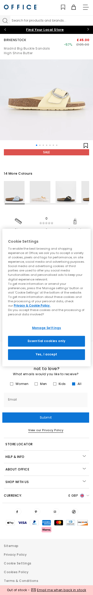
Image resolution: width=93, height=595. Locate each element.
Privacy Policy (15, 554)
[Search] (5, 20)
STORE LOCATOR (19, 444)
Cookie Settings (18, 563)
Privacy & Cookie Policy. (32, 306)
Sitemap (11, 546)
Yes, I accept (46, 354)
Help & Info (15, 457)
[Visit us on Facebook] (18, 511)
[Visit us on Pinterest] (37, 511)
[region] (46, 297)
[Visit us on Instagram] (56, 511)
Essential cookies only (47, 341)
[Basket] (71, 7)
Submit (46, 417)
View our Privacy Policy (46, 430)
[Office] (21, 7)
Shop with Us (17, 482)
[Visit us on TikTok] (75, 511)
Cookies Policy (16, 572)
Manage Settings (46, 328)
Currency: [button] (41, 495)
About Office (17, 469)
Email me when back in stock (61, 590)
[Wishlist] (60, 7)
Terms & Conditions (21, 581)
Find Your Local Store (45, 29)
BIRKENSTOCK (15, 40)
